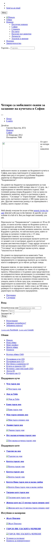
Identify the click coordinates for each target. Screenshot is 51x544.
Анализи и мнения (20, 38)
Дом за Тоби (12, 394)
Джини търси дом (14, 425)
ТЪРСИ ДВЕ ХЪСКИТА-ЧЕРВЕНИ (23, 529)
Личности (16, 36)
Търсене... (5, 48)
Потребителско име (9, 308)
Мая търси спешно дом (17, 415)
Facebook (10, 330)
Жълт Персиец (13, 518)
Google (26, 330)
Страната (16, 29)
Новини (9, 22)
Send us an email (13, 8)
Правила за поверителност (18, 541)
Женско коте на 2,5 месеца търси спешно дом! (27, 503)
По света (15, 31)
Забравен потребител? (16, 323)
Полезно (10, 41)
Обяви (9, 20)
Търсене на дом (13, 451)
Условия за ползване (15, 538)
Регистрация (12, 321)
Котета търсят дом (15, 461)
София (14, 27)
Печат (9, 119)
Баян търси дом (13, 404)
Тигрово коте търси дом (17, 492)
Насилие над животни (21, 34)
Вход (4, 316)
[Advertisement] (25, 75)
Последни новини (20, 24)
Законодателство (13, 43)
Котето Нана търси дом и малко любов (24, 482)
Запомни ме (6, 313)
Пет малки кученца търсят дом (21, 435)
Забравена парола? (14, 325)
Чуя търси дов (13, 384)
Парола (4, 310)
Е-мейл (9, 121)
